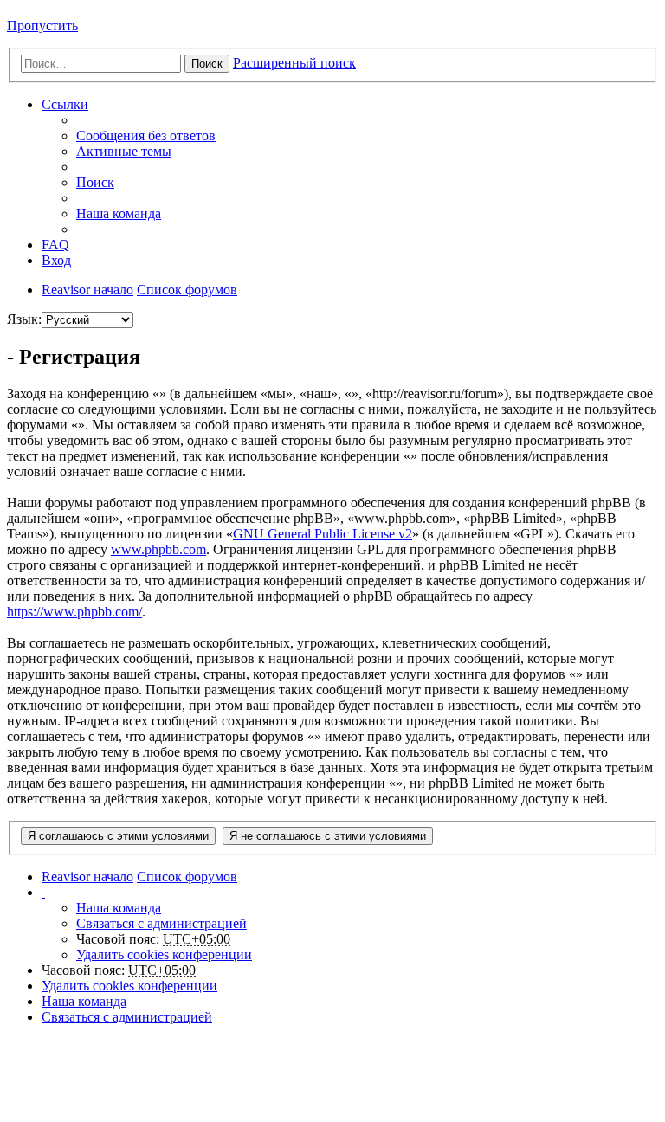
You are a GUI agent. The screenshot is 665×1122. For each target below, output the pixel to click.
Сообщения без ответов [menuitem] (146, 135)
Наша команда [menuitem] (118, 213)
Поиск (207, 63)
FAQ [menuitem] (55, 244)
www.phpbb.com (158, 549)
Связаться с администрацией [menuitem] (161, 923)
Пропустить (42, 25)
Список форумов (187, 289)
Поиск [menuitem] (95, 182)
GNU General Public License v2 (322, 533)
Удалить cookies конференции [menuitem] (164, 954)
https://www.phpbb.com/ (74, 611)
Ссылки (65, 104)
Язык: (24, 319)
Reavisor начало (87, 289)
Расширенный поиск (294, 62)
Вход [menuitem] (56, 260)
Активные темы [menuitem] (123, 151)
